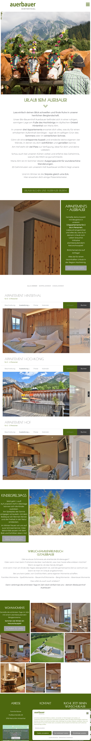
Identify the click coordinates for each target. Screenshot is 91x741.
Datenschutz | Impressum (66, 737)
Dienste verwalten (40, 728)
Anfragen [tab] (70, 305)
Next (88, 330)
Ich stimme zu (16, 738)
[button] (87, 713)
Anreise (74, 709)
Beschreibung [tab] (10, 305)
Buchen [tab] (84, 305)
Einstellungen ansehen (79, 733)
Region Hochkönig (77, 262)
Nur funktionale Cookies (61, 733)
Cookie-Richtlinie (53, 737)
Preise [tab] (36, 305)
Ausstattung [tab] (23, 305)
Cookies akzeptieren (43, 733)
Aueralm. (45, 170)
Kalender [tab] (45, 305)
